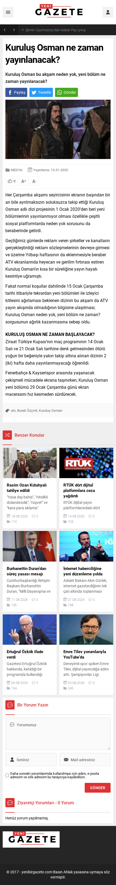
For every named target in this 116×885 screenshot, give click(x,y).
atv (13, 410)
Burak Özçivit (27, 410)
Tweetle (44, 92)
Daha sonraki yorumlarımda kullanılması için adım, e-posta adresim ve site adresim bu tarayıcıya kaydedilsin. (54, 775)
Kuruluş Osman (50, 410)
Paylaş (19, 92)
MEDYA (16, 169)
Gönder (70, 92)
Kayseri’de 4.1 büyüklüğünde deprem (53, 29)
